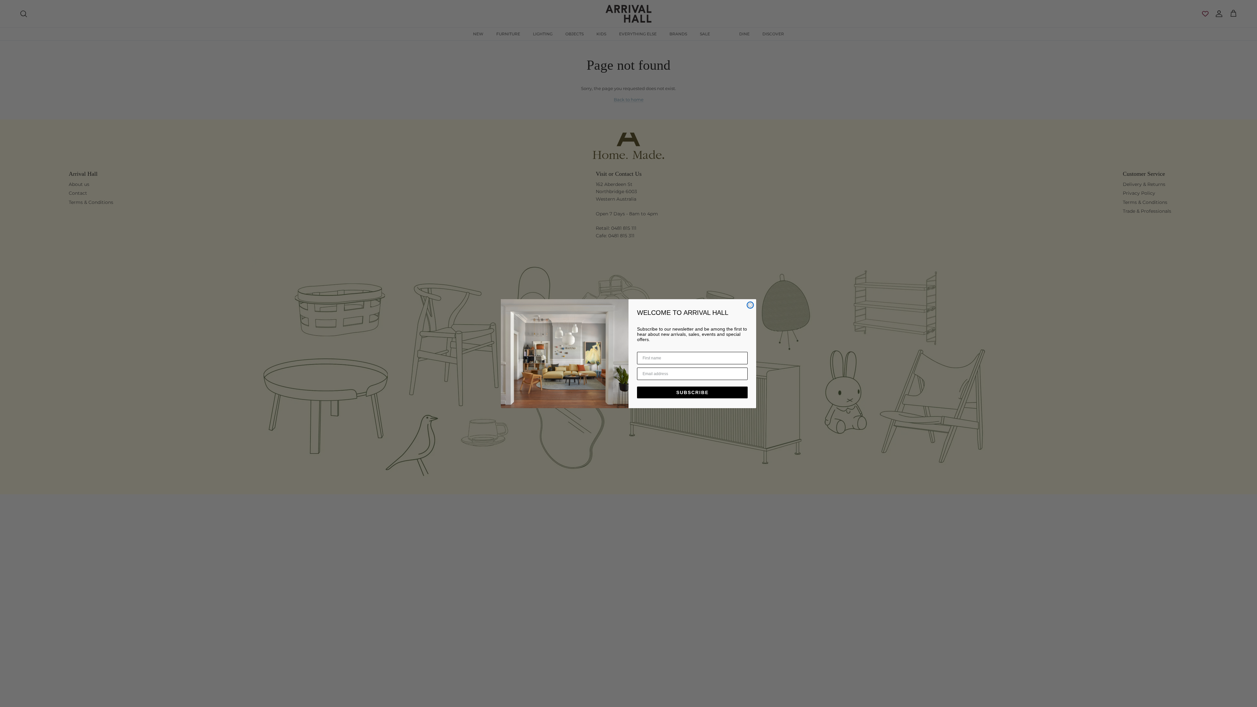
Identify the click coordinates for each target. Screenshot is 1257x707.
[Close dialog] (750, 305)
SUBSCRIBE (692, 392)
